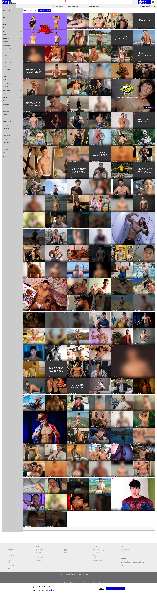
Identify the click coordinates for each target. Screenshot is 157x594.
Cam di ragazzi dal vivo (59, 2)
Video (73, 2)
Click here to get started (125, 565)
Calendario (10, 554)
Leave (101, 588)
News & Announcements (97, 560)
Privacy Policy (51, 590)
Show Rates (38, 552)
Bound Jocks (92, 2)
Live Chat (10, 550)
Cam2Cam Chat (11, 562)
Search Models (39, 550)
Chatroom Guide (96, 554)
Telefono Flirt (10, 567)
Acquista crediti (11, 565)
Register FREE (11, 549)
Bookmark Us (123, 550)
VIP (8, 559)
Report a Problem (96, 549)
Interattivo (10, 552)
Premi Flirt (66, 554)
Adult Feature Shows (40, 554)
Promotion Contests (40, 557)
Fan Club (38, 555)
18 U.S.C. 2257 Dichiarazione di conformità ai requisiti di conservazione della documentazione (78, 582)
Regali (65, 552)
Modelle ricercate (39, 549)
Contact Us (95, 557)
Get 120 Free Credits (125, 549)
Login (134, 2)
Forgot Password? (96, 552)
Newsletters (95, 559)
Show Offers (38, 559)
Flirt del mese (38, 560)
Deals (9, 568)
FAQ (94, 555)
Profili (82, 2)
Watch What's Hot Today (12, 555)
